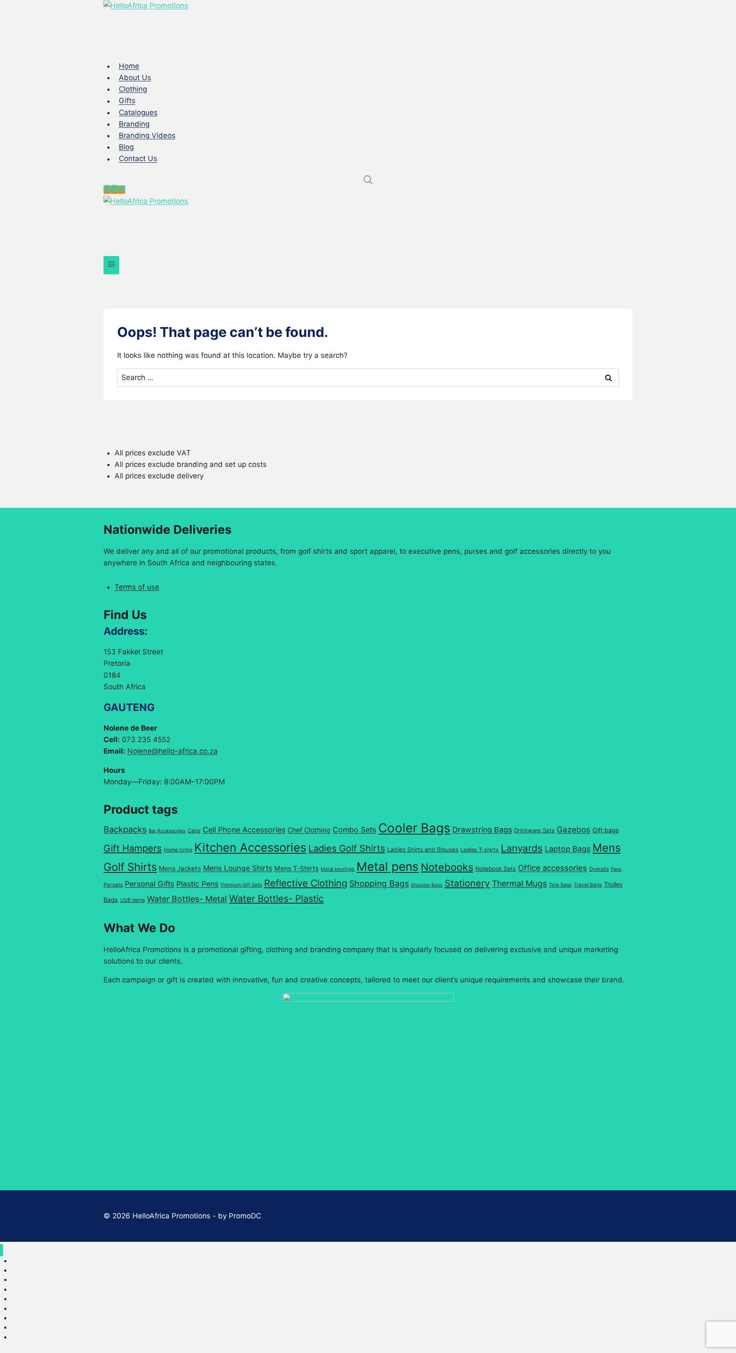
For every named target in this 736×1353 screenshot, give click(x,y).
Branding (134, 124)
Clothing (133, 89)
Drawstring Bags (482, 829)
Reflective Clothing (305, 883)
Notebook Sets (495, 868)
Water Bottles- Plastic (276, 898)
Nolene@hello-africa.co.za (172, 751)
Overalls (599, 869)
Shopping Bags (379, 883)
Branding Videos (147, 135)
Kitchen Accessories (250, 847)
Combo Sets (354, 829)
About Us (135, 77)
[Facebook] (107, 189)
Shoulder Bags (427, 885)
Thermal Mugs (519, 883)
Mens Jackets (180, 868)
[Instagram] (114, 189)
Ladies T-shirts (479, 849)
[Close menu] (1, 1250)
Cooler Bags (414, 827)
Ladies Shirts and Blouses (422, 849)
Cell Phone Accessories (244, 829)
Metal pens (387, 866)
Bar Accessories (167, 831)
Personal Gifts (149, 883)
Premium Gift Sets (241, 885)
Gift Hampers (133, 848)
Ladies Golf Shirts (346, 848)
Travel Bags (588, 885)
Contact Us (138, 159)
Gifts (127, 101)
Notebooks (447, 867)
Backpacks (125, 829)
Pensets (113, 884)
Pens (616, 869)
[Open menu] (111, 265)
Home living (178, 849)
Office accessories (552, 867)
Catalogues (138, 112)
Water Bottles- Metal (187, 899)
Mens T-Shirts (296, 868)
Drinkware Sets (534, 830)
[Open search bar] (368, 180)
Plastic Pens (197, 883)
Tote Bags (560, 885)
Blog (126, 147)
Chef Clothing (309, 830)
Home (129, 66)
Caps (194, 830)
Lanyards (522, 848)
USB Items (132, 900)
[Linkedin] (121, 189)
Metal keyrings (337, 869)
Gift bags (605, 830)
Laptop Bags (567, 848)
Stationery (467, 883)
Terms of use (137, 587)
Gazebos (573, 830)
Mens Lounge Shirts (237, 868)
